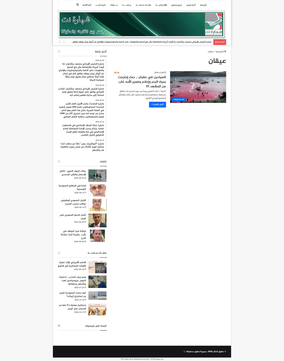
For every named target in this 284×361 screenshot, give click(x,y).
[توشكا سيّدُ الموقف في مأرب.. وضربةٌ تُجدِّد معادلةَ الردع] (97, 236)
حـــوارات (114, 5)
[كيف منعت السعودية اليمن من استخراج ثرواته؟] (97, 295)
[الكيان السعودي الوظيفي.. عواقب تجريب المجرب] (97, 205)
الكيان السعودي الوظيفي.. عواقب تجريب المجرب (73, 202)
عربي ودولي (176, 5)
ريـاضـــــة (126, 5)
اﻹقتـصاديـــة (161, 5)
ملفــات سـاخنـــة (143, 5)
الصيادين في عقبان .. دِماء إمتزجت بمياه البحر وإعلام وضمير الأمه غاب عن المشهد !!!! (142, 82)
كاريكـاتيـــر (101, 5)
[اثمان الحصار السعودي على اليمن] (97, 220)
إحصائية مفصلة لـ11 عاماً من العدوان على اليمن (72, 307)
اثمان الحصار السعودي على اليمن (73, 216)
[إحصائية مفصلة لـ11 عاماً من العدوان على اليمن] (97, 310)
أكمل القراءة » (158, 104)
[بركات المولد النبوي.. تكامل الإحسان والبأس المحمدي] (97, 176)
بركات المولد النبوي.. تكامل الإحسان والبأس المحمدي (72, 172)
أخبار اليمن (190, 5)
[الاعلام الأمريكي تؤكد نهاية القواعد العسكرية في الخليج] (97, 267)
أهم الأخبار (87, 5)
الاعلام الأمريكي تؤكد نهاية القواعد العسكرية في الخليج (72, 264)
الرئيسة (203, 5)
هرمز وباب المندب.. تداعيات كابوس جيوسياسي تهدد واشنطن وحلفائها (72, 280)
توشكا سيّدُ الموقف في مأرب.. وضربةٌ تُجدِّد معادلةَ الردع (73, 234)
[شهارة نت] (142, 25)
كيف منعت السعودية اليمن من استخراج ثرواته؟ (72, 294)
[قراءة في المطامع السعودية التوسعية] (97, 190)
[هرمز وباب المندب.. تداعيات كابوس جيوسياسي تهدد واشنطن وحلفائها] (97, 282)
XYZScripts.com (157, 359)
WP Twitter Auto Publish (130, 359)
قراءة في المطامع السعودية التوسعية (72, 187)
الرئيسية (220, 51)
